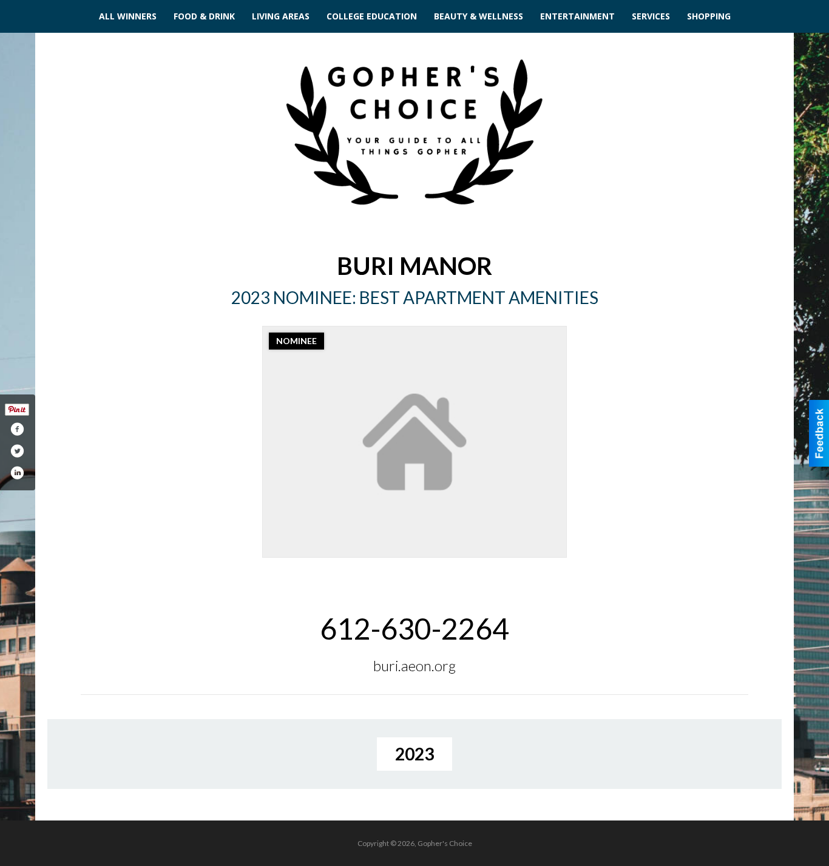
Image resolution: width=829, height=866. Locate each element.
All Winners (128, 16)
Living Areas (281, 16)
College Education (372, 16)
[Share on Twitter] (17, 450)
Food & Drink (204, 16)
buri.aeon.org (414, 665)
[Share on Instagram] (17, 472)
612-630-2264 (414, 628)
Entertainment (577, 16)
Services (651, 16)
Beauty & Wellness (478, 16)
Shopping (709, 16)
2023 (414, 753)
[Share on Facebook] (17, 429)
